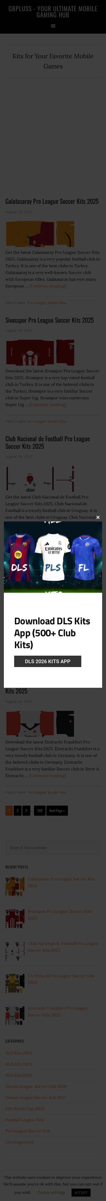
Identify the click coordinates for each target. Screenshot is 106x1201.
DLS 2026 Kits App (47, 661)
